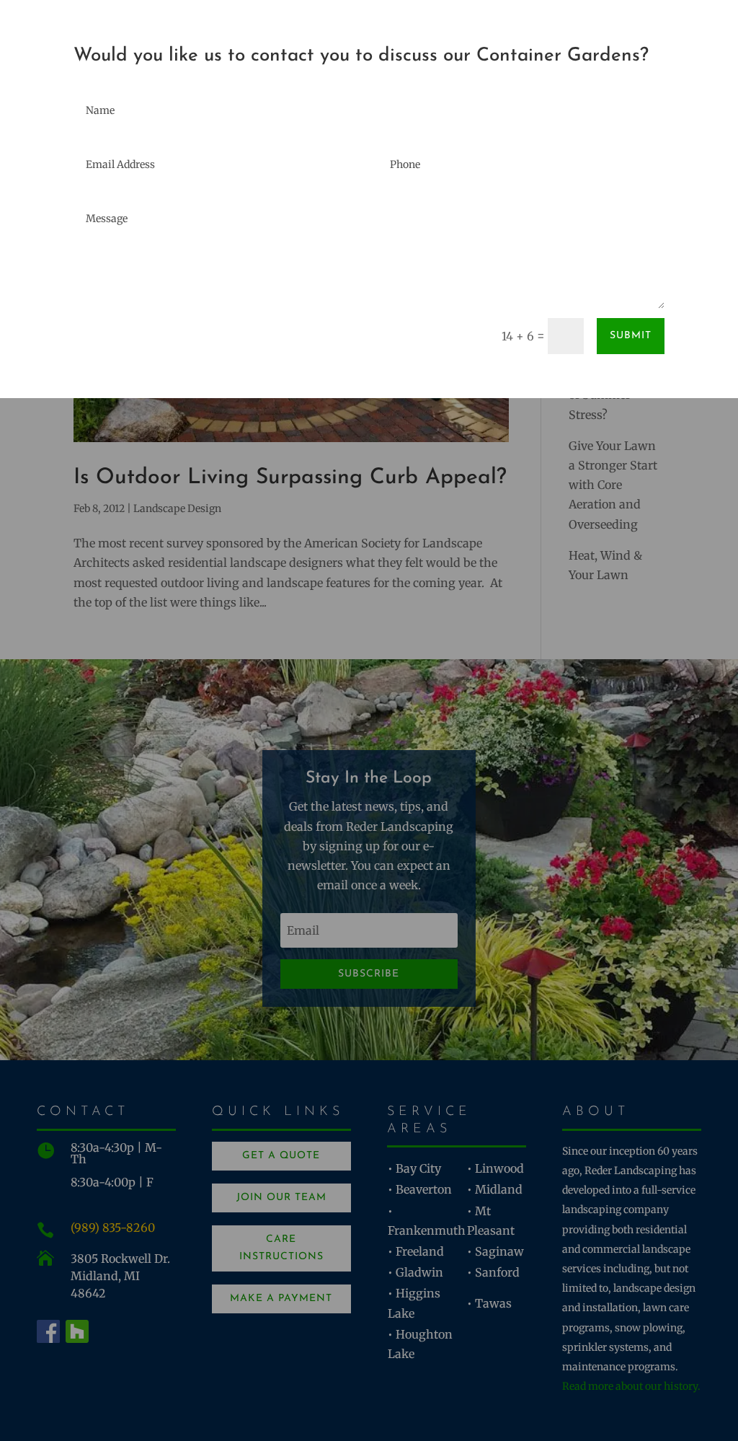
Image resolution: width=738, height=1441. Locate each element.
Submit (631, 335)
